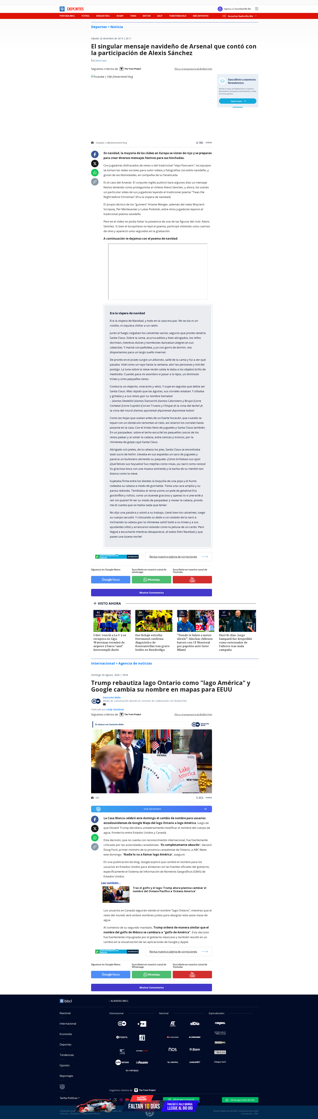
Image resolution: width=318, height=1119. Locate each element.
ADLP (159, 15)
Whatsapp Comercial (183, 1099)
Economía (66, 1034)
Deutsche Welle (112, 697)
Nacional (65, 1013)
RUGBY (120, 15)
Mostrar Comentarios (151, 592)
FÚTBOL (86, 15)
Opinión (65, 1065)
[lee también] (117, 894)
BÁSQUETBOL (103, 15)
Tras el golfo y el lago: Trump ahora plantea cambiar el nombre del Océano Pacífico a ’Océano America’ (169, 889)
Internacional (68, 1023)
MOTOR (147, 15)
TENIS (133, 15)
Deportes (65, 1044)
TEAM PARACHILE (177, 15)
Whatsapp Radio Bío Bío (242, 1099)
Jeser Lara (101, 61)
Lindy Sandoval (115, 709)
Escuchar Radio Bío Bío (241, 16)
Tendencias (67, 1055)
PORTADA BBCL (67, 15)
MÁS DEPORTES (200, 15)
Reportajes (66, 1076)
